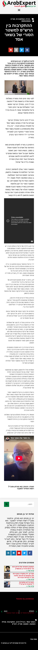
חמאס (26, 624)
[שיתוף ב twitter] (21, 50)
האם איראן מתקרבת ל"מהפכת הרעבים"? (26, 583)
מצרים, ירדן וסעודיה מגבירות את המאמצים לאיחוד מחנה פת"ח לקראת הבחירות (23, 575)
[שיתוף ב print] (16, 50)
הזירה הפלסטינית (23, 19)
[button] (19, 10)
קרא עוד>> (30, 571)
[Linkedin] (13, 553)
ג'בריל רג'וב (20, 622)
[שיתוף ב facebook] (27, 50)
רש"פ (14, 624)
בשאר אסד (30, 622)
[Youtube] (19, 553)
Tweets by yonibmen (25, 599)
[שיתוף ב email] (11, 50)
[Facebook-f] (29, 553)
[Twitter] (24, 553)
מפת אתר (33, 639)
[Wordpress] (8, 553)
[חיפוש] (6, 504)
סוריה (13, 19)
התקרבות (11, 622)
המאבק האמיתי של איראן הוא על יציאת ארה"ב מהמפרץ (23, 567)
